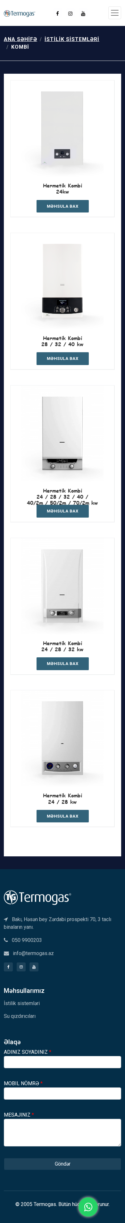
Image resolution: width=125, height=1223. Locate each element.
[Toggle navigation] (114, 12)
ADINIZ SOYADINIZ (27, 1052)
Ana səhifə (20, 39)
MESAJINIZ (19, 1115)
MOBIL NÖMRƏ (23, 1083)
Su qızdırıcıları (20, 1016)
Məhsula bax (63, 206)
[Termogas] (37, 897)
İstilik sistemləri (72, 39)
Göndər (63, 1164)
